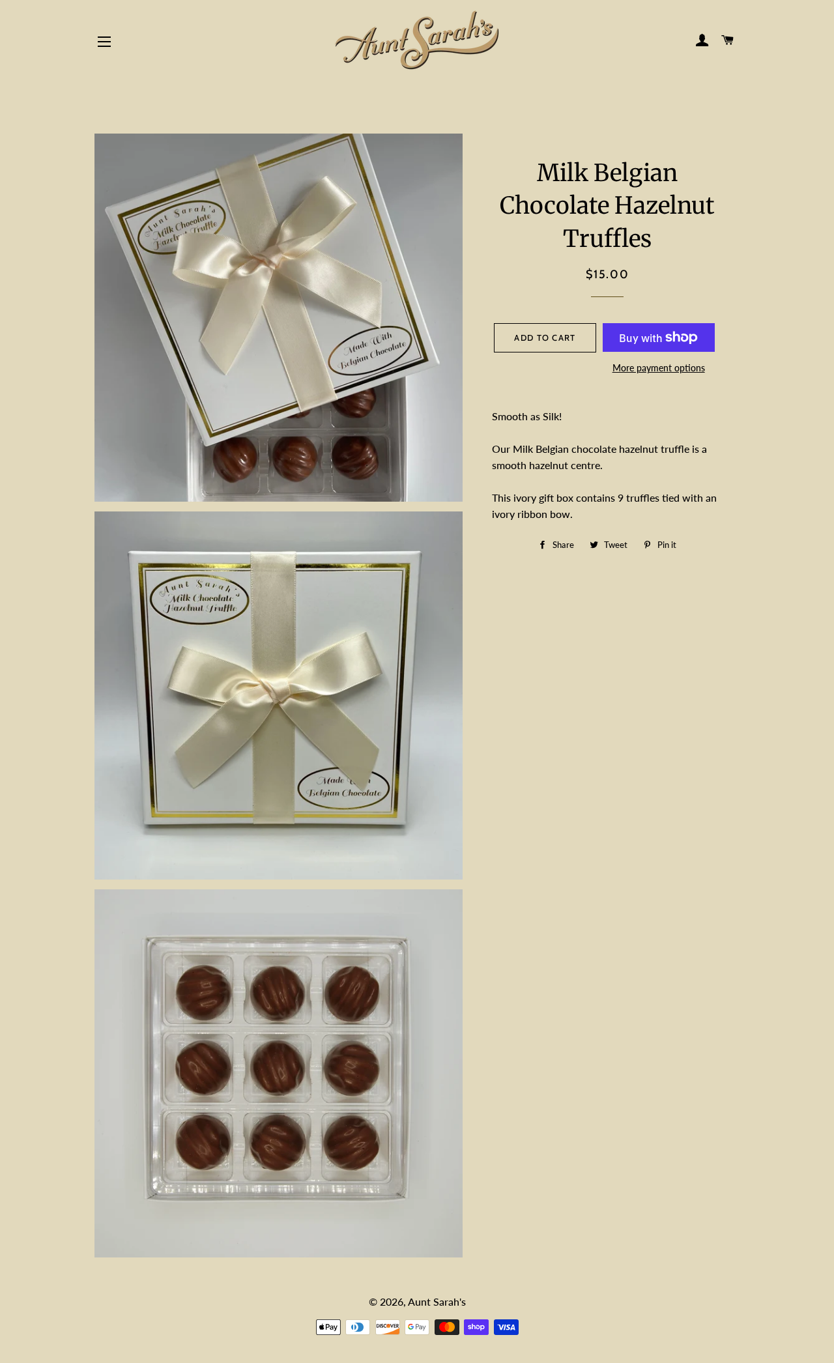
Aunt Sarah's (437, 1301)
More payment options (658, 367)
